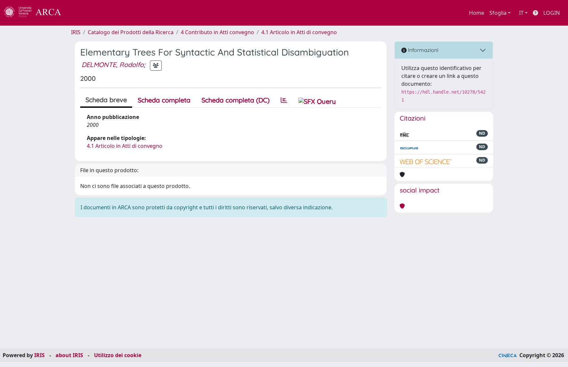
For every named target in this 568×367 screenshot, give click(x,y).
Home (476, 12)
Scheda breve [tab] (106, 100)
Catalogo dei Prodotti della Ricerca (131, 32)
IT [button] (521, 12)
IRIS (76, 32)
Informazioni (422, 50)
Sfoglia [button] (498, 12)
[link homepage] (36, 13)
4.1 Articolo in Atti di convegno (299, 32)
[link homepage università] (79, 13)
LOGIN (551, 12)
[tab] (284, 100)
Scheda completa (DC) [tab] (235, 100)
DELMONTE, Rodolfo (113, 64)
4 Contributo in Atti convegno (217, 32)
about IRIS (69, 355)
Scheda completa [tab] (164, 100)
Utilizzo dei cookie (117, 355)
